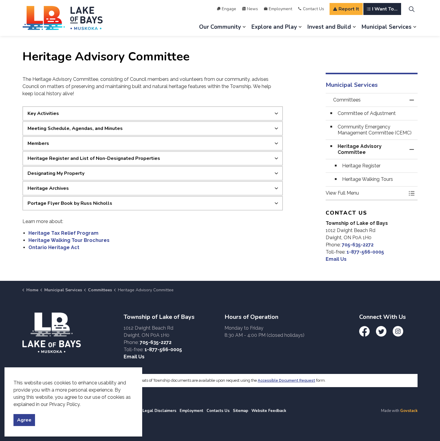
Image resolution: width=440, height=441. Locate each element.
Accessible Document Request (286, 380)
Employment (280, 9)
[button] (366, 193)
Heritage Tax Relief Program (63, 233)
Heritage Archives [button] (48, 188)
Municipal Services (387, 27)
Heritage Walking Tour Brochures (69, 240)
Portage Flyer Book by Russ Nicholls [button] (70, 203)
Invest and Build (329, 27)
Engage (229, 9)
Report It (349, 9)
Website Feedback (268, 410)
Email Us (336, 259)
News (252, 9)
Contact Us (313, 9)
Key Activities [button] (43, 113)
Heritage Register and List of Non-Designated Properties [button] (94, 158)
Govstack (409, 410)
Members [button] (38, 143)
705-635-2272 (358, 245)
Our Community (220, 27)
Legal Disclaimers (159, 410)
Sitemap (240, 410)
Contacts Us (218, 410)
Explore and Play (274, 27)
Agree (24, 420)
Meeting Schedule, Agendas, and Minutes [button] (75, 128)
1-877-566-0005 (365, 252)
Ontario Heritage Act (53, 247)
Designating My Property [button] (56, 173)
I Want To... (384, 9)
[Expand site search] (412, 9)
